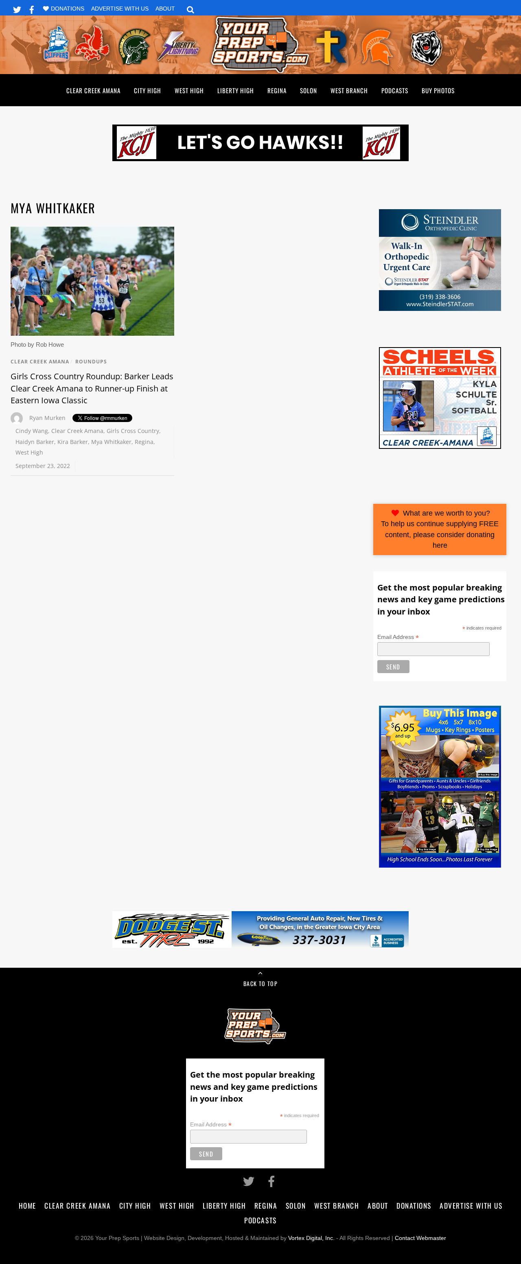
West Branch (349, 90)
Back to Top (260, 983)
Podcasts (394, 90)
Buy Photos (438, 90)
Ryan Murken (47, 418)
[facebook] (31, 8)
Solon (308, 90)
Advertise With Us (120, 9)
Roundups (91, 361)
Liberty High (235, 90)
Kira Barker (72, 442)
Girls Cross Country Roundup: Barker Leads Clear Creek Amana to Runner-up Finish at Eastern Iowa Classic (92, 388)
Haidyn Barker (34, 442)
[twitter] (17, 8)
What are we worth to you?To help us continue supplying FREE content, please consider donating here (440, 529)
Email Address (398, 637)
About (165, 9)
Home (27, 1205)
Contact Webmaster (420, 1238)
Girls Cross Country (133, 431)
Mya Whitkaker (111, 442)
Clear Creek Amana (93, 90)
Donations (67, 9)
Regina (277, 90)
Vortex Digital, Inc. (311, 1238)
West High (189, 90)
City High (147, 90)
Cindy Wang (31, 431)
